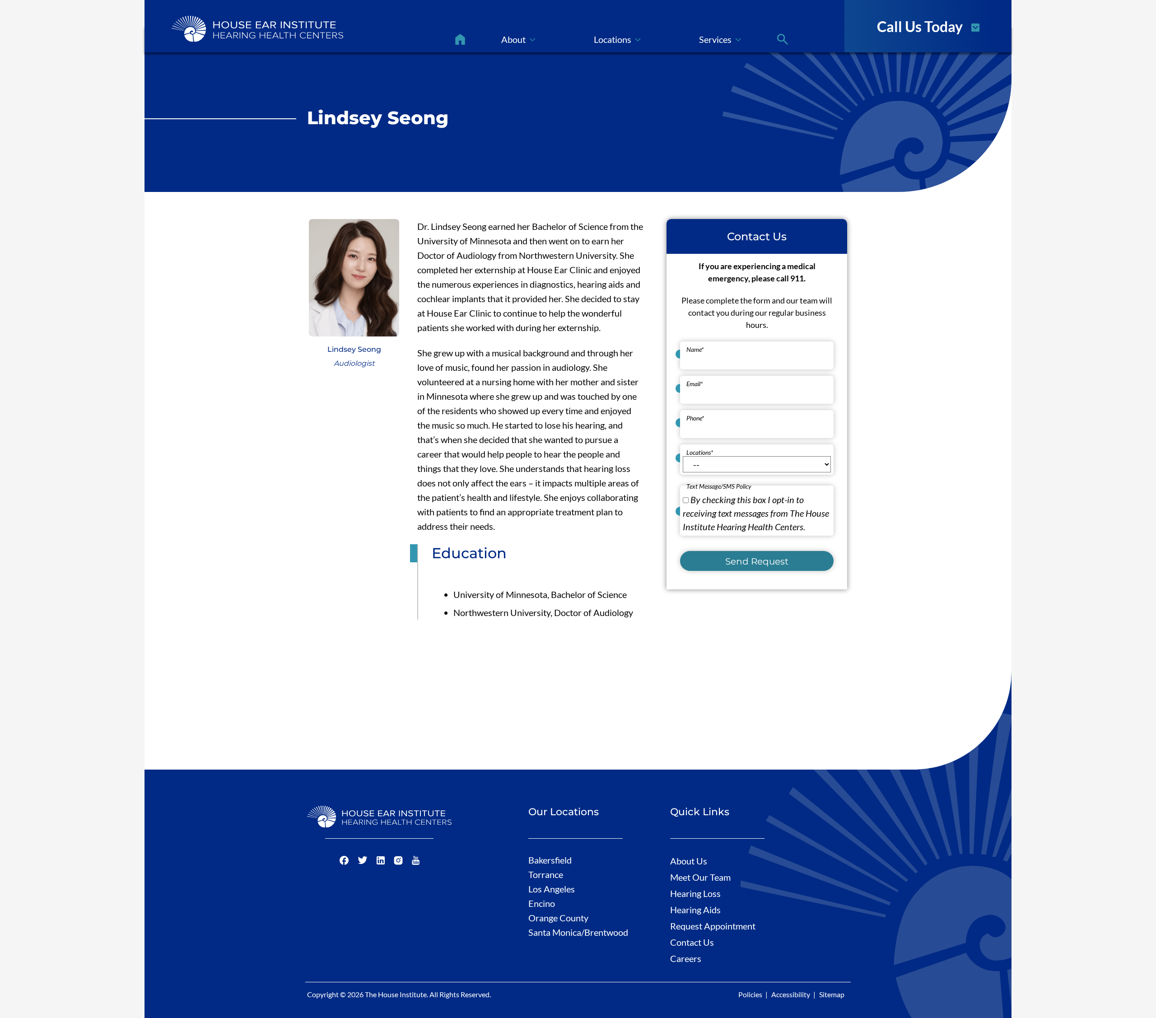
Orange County (558, 917)
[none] (518, 39)
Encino (541, 903)
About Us (688, 860)
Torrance (545, 874)
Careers (685, 958)
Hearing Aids (695, 909)
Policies (750, 994)
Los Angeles (551, 888)
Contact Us (692, 942)
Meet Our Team (700, 877)
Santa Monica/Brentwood (578, 932)
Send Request (756, 561)
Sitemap (831, 994)
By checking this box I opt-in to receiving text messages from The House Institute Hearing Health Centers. (756, 513)
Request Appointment (712, 925)
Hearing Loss (695, 893)
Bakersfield (550, 860)
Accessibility (790, 994)
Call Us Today (920, 26)
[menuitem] (460, 39)
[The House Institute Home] (257, 29)
